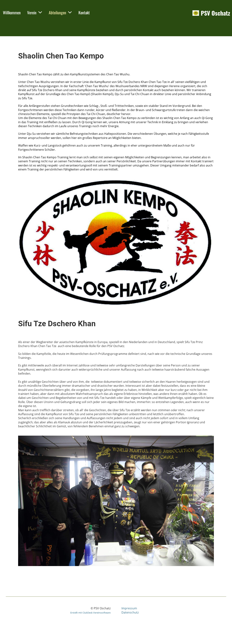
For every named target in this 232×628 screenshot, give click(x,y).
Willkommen (12, 12)
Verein (31, 12)
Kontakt (84, 12)
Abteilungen (57, 12)
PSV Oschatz (215, 13)
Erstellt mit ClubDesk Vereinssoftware (90, 612)
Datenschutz (130, 612)
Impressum (129, 608)
